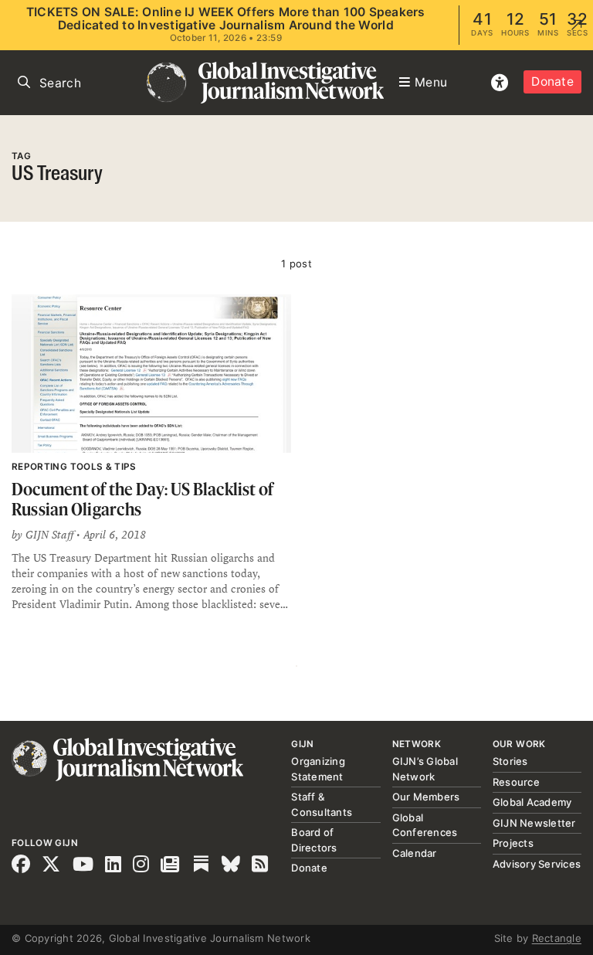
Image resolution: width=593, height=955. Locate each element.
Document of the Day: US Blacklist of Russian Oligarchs (142, 498)
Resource (516, 782)
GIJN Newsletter (534, 823)
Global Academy (532, 802)
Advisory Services (537, 864)
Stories (510, 761)
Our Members (426, 796)
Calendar (414, 853)
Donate (552, 81)
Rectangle (556, 938)
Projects (513, 843)
